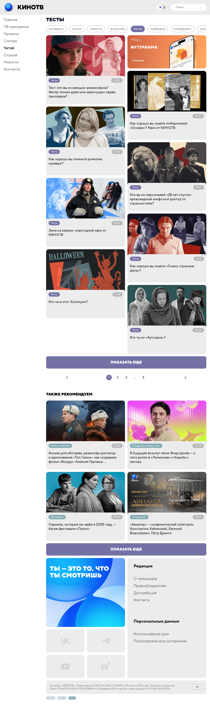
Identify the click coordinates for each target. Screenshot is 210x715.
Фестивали (57, 517)
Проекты (11, 34)
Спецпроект (183, 29)
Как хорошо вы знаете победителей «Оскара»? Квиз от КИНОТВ (158, 125)
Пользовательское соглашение (160, 641)
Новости (11, 62)
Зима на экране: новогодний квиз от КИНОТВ (77, 232)
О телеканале (145, 579)
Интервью (56, 29)
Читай (9, 48)
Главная (10, 20)
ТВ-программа (16, 27)
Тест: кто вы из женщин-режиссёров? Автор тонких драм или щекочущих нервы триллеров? (82, 92)
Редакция (143, 566)
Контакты (12, 69)
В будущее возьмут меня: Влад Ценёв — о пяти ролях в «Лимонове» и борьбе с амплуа (162, 457)
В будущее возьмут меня (146, 445)
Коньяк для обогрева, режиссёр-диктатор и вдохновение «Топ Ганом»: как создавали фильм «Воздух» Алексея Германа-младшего (83, 457)
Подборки (158, 29)
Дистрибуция (145, 593)
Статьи (77, 29)
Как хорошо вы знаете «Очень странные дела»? (162, 268)
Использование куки (151, 634)
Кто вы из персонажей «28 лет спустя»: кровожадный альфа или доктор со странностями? (161, 199)
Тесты (137, 29)
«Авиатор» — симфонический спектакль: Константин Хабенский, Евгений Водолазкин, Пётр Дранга (162, 528)
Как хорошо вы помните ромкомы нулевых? (75, 161)
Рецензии (118, 29)
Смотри (10, 41)
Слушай (10, 55)
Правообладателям (150, 586)
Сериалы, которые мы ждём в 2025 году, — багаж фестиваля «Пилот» (82, 526)
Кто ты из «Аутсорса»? (148, 337)
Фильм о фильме (60, 445)
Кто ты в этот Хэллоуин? (68, 302)
